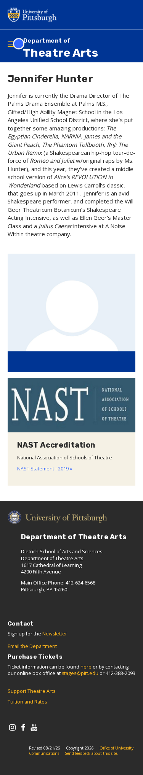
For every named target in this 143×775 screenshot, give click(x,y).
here (86, 667)
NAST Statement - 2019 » (44, 468)
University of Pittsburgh (34, 15)
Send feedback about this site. (91, 753)
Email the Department (32, 646)
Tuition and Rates (27, 702)
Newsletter (54, 633)
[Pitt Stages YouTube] (34, 727)
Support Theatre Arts (31, 691)
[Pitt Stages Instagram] (12, 727)
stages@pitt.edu (80, 673)
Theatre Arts (60, 48)
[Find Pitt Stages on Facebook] (23, 727)
